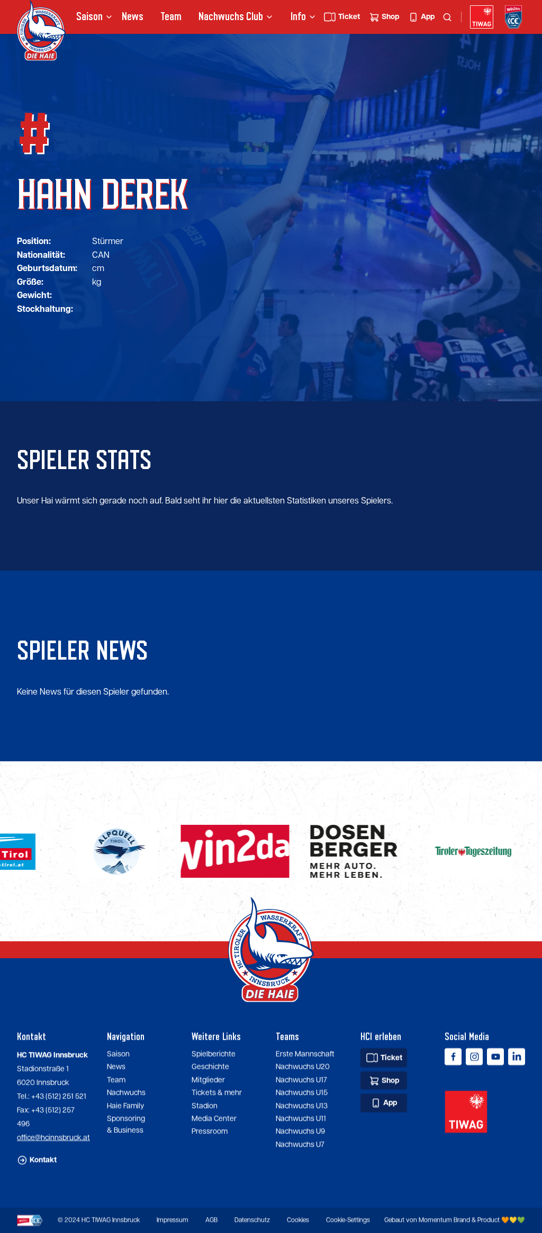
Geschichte (210, 1067)
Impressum (172, 1220)
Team (171, 16)
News (132, 16)
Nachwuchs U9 (300, 1132)
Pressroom (210, 1132)
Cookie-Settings (348, 1220)
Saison (118, 1054)
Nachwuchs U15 (302, 1093)
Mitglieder (208, 1080)
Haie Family (125, 1106)
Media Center (214, 1118)
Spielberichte (214, 1054)
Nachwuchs (217, 16)
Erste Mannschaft (305, 1054)
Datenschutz (252, 1220)
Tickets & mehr (217, 1093)
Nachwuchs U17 (301, 1080)
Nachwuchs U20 (303, 1067)
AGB (211, 1220)
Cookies (298, 1220)
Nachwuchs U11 (301, 1118)
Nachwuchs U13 (302, 1106)
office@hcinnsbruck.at (53, 1137)
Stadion (205, 1106)
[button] (90, 17)
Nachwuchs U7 (300, 1144)
